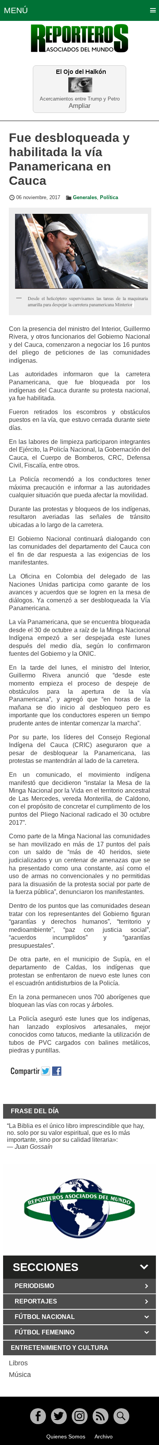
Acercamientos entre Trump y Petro (80, 99)
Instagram (80, 1416)
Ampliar (80, 105)
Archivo (104, 1436)
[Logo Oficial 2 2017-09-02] (79, 1208)
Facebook (38, 1416)
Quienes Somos (65, 1436)
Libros (18, 1363)
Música (20, 1374)
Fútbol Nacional (45, 1317)
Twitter (59, 1416)
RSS (100, 1416)
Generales (85, 197)
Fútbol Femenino (44, 1332)
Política (109, 197)
